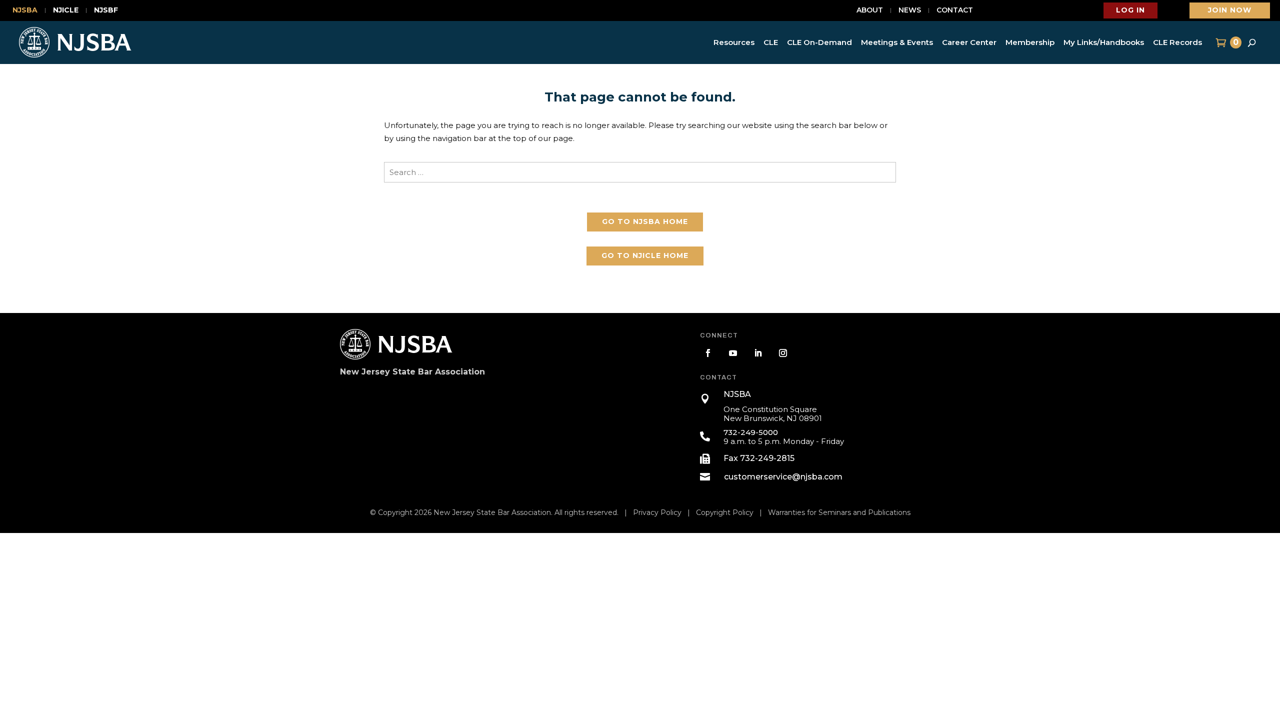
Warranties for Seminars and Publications (839, 512)
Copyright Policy (725, 512)
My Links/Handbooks (1104, 42)
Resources (734, 42)
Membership (1030, 42)
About (869, 10)
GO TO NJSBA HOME (645, 221)
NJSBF (106, 10)
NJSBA (25, 10)
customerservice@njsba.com (783, 477)
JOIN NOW (1230, 10)
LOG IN (1130, 10)
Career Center (969, 42)
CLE (771, 42)
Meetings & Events (897, 42)
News (909, 10)
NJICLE (65, 10)
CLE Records (1177, 42)
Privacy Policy (657, 512)
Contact (954, 10)
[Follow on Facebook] (708, 353)
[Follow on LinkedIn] (758, 353)
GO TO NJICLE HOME (645, 255)
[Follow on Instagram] (783, 353)
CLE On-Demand (819, 42)
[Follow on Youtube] (733, 353)
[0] (1219, 43)
